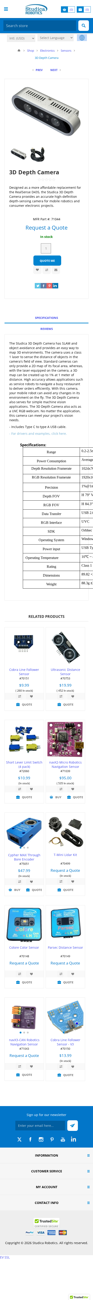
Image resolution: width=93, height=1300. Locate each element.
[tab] (46, 317)
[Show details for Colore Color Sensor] (24, 924)
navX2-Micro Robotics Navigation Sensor (65, 764)
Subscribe (72, 1125)
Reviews (46, 329)
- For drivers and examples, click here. (38, 433)
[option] (18, 154)
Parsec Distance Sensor (65, 947)
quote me (47, 261)
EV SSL (5, 1257)
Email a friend (56, 270)
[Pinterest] (52, 1139)
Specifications (46, 318)
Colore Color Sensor (24, 947)
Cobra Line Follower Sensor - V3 (65, 1042)
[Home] (19, 50)
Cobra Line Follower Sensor (24, 671)
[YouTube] (62, 1139)
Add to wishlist (37, 270)
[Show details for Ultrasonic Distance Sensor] (65, 646)
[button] (20, 848)
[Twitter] (19, 1139)
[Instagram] (41, 1139)
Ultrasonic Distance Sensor (65, 671)
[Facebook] (30, 1139)
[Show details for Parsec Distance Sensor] (65, 924)
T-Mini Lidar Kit (65, 855)
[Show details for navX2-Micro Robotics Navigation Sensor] (65, 739)
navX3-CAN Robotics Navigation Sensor (24, 1042)
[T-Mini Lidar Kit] (65, 832)
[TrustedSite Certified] (46, 1223)
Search (83, 25)
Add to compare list (46, 270)
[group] (24, 832)
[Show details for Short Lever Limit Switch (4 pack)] (24, 739)
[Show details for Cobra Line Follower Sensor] (24, 646)
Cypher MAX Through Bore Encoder (24, 857)
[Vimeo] (73, 1139)
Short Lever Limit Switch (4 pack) (24, 764)
